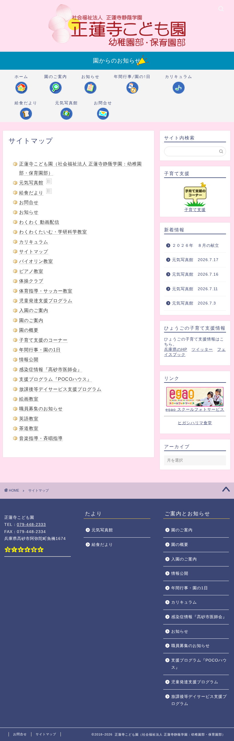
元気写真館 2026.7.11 (195, 289)
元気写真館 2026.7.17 (195, 260)
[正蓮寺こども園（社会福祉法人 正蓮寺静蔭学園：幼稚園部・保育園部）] (117, 46)
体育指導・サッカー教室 (45, 291)
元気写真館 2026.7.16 (197, 274)
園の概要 (29, 330)
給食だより (26, 102)
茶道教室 (29, 428)
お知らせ (90, 76)
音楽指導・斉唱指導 (41, 438)
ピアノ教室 (31, 271)
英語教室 (29, 418)
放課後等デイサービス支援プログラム (60, 389)
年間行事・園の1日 (40, 349)
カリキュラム (178, 76)
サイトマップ (33, 251)
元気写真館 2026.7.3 (194, 303)
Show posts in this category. (49, 181)
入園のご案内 (33, 310)
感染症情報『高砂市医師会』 (50, 369)
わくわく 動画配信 (39, 222)
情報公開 (29, 359)
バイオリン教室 (36, 261)
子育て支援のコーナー (43, 340)
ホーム (21, 76)
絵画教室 (29, 398)
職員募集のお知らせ (41, 408)
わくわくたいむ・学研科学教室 (53, 231)
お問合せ (103, 102)
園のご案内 (55, 76)
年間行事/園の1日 (132, 76)
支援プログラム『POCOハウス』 (55, 379)
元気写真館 (66, 102)
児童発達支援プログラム (45, 300)
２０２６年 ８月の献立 (195, 245)
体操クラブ (31, 281)
